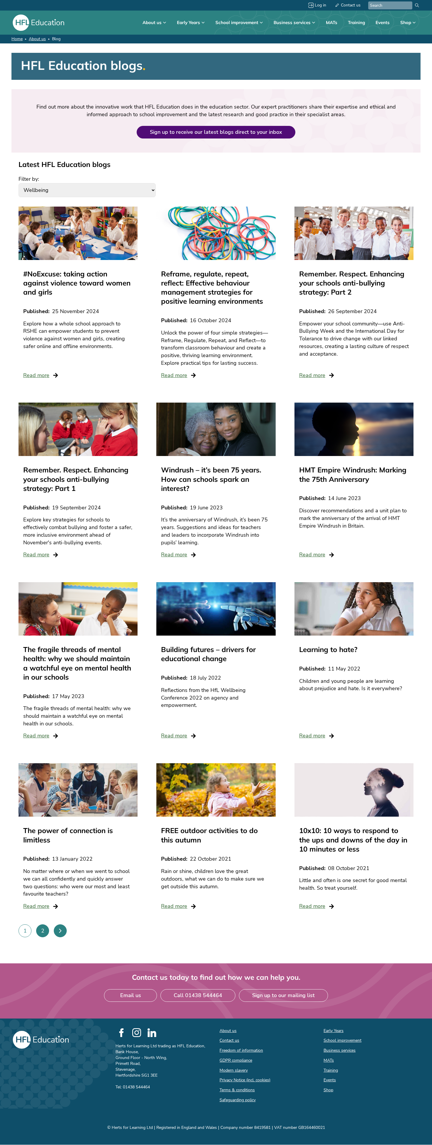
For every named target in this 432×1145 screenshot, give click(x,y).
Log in (320, 5)
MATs (331, 22)
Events (383, 22)
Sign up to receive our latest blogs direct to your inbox (216, 132)
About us (152, 22)
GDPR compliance (236, 1060)
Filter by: (29, 179)
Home (17, 39)
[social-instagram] (137, 1032)
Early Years (188, 22)
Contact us (351, 5)
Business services (292, 22)
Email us (130, 995)
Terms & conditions (237, 1090)
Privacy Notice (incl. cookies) (245, 1080)
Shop (405, 22)
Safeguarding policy (238, 1100)
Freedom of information (241, 1050)
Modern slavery (234, 1070)
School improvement (236, 22)
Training (356, 22)
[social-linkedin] (152, 1032)
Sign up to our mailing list (283, 995)
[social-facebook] (121, 1032)
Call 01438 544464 (198, 995)
